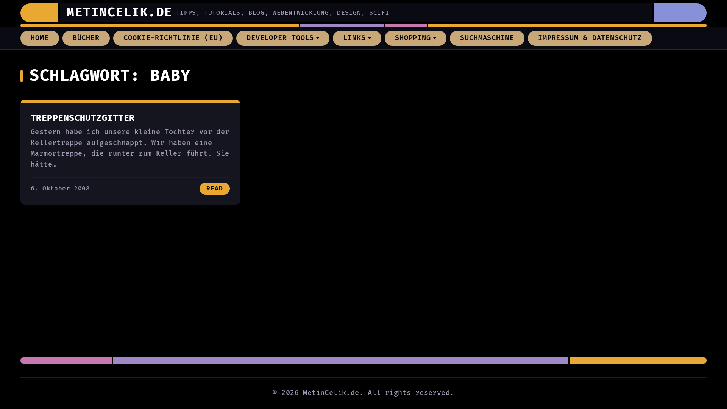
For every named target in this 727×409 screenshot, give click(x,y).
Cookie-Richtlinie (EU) (173, 38)
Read (214, 188)
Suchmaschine (487, 38)
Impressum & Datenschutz (590, 38)
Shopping (413, 38)
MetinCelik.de (120, 12)
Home (40, 38)
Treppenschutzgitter (83, 118)
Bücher (86, 38)
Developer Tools (280, 38)
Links (354, 38)
